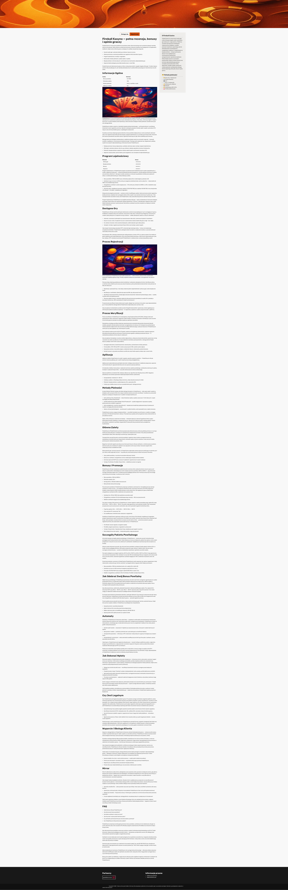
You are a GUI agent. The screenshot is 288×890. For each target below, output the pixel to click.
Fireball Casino (105, 886)
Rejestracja (135, 34)
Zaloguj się (124, 34)
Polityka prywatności (152, 875)
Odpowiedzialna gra (151, 877)
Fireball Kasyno (106, 118)
